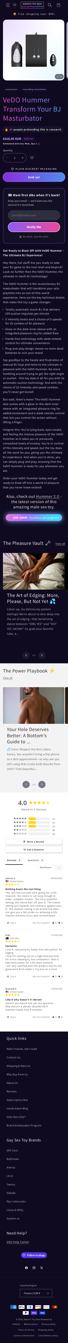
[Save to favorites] (32, 157)
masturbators (11, 89)
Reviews (12, 1091)
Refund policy (31, 1324)
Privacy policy (49, 1324)
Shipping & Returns (18, 1066)
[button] (8, 5)
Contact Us (13, 1057)
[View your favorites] (14, 5)
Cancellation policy (48, 1335)
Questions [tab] (33, 860)
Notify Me (34, 227)
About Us (12, 1083)
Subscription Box (17, 1100)
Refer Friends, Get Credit (22, 1049)
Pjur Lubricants (16, 1201)
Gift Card (12, 1150)
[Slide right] (42, 655)
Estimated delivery (20, 143)
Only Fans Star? (16, 1117)
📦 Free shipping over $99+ (34, 14)
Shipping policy (46, 1329)
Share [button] (13, 922)
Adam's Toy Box (32, 1319)
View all (60, 543)
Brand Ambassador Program (24, 1125)
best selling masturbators (34, 89)
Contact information (24, 1335)
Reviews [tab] (12, 860)
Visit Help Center (18, 1242)
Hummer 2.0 (48, 496)
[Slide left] (26, 655)
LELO (10, 1176)
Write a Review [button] (35, 841)
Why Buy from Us (17, 1074)
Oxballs (11, 1193)
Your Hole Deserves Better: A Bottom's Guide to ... (28, 735)
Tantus (11, 1184)
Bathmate (13, 1159)
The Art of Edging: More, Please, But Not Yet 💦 (33, 598)
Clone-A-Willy (15, 1210)
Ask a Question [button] (35, 849)
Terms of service (26, 1329)
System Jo (13, 1218)
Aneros (11, 1167)
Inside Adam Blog (17, 1108)
